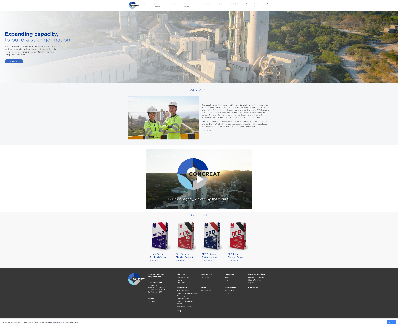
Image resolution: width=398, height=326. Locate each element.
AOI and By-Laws (183, 296)
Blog (247, 4)
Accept (392, 322)
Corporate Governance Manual (187, 293)
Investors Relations (256, 274)
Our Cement (205, 277)
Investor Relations (187, 5)
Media (220, 4)
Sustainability (233, 4)
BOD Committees (183, 290)
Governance (207, 4)
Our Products (157, 5)
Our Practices (229, 290)
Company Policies (183, 298)
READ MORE (14, 61)
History (179, 280)
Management (181, 283)
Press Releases (206, 290)
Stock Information (254, 280)
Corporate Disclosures (256, 277)
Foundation (173, 4)
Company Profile (183, 277)
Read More (206, 130)
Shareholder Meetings (184, 306)
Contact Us (256, 5)
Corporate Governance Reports (185, 302)
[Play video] (199, 179)
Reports (251, 283)
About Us (142, 5)
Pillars (226, 280)
